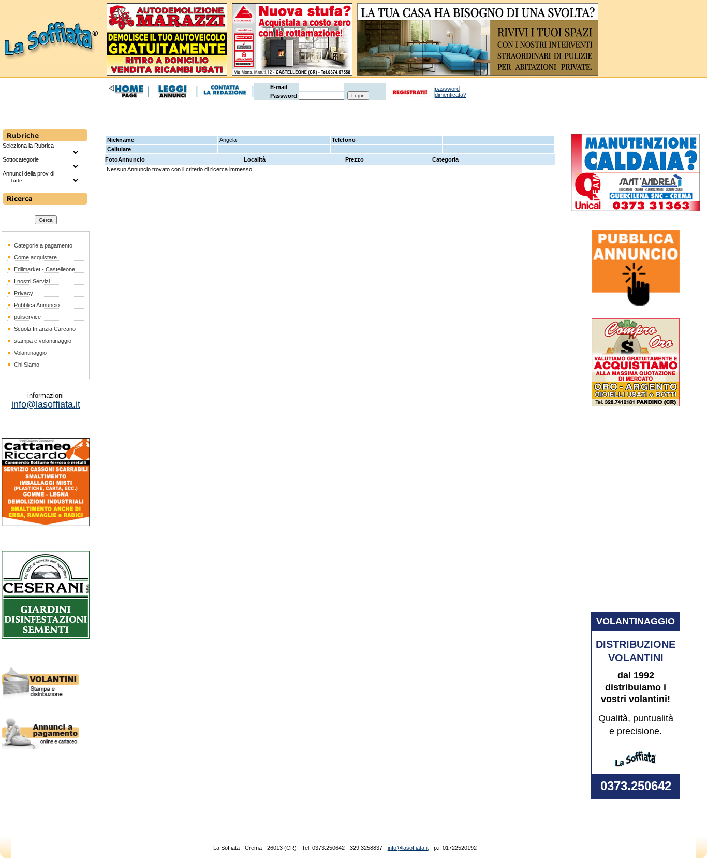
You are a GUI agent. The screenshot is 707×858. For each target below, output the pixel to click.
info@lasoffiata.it (408, 848)
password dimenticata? (450, 91)
